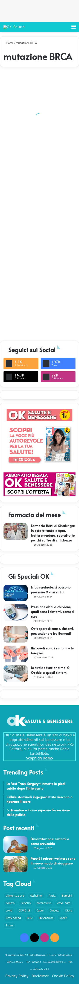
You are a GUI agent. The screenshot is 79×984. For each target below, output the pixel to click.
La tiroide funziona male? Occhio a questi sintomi (50, 670)
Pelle (30, 918)
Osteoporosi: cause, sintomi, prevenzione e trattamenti (52, 630)
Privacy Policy (16, 976)
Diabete (54, 910)
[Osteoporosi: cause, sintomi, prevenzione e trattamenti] (16, 634)
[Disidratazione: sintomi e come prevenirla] (15, 844)
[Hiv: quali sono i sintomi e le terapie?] (16, 654)
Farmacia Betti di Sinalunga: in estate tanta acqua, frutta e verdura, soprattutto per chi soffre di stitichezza (53, 532)
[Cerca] (66, 28)
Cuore (39, 910)
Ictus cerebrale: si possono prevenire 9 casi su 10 (51, 589)
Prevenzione (46, 918)
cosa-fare (63, 903)
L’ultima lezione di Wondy (25, 329)
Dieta (68, 910)
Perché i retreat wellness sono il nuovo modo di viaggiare (53, 860)
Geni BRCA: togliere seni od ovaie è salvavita (39, 131)
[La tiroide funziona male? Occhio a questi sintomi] (16, 673)
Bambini (67, 895)
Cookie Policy (63, 976)
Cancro (10, 903)
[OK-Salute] (14, 27)
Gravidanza (13, 918)
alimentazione (15, 895)
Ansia (52, 895)
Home (9, 43)
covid (9, 910)
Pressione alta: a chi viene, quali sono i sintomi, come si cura (52, 611)
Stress (9, 925)
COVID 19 (24, 910)
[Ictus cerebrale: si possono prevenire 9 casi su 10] (16, 593)
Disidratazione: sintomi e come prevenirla (50, 841)
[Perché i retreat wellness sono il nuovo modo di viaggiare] (15, 864)
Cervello (26, 903)
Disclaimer (40, 976)
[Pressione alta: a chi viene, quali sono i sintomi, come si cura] (16, 612)
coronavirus (44, 903)
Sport (63, 918)
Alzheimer (36, 895)
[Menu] (73, 28)
